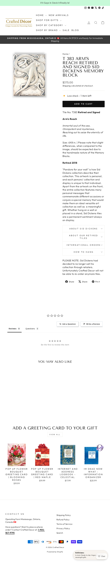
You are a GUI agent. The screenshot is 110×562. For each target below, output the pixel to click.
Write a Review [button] (93, 324)
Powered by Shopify (55, 552)
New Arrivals (59, 15)
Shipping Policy (63, 515)
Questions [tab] (30, 328)
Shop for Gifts (47, 20)
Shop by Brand (47, 30)
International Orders (84, 245)
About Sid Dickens (83, 228)
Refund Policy (63, 519)
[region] (55, 3)
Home (40, 15)
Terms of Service (64, 524)
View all (55, 434)
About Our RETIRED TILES (83, 236)
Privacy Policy (63, 528)
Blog (75, 30)
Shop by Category (50, 25)
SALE (66, 30)
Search (59, 533)
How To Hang (84, 252)
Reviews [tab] (12, 328)
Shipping (67, 85)
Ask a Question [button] (69, 324)
